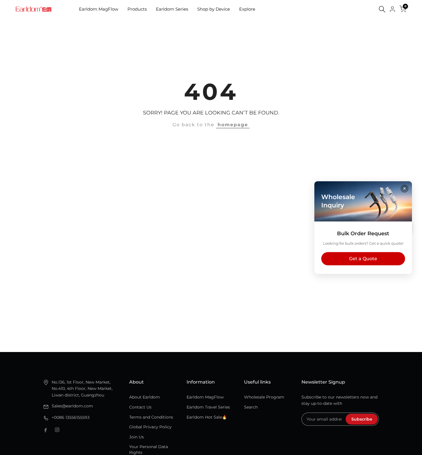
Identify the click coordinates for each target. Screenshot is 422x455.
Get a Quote (363, 258)
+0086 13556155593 (71, 417)
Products (137, 9)
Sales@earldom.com (72, 406)
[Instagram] (57, 429)
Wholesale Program (264, 397)
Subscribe (361, 419)
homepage (233, 124)
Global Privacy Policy (150, 426)
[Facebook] (45, 429)
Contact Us (140, 407)
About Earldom (144, 397)
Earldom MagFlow (98, 9)
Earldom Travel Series (208, 407)
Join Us (136, 437)
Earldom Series (172, 9)
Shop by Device (213, 9)
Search (251, 407)
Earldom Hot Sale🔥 (207, 417)
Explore (247, 9)
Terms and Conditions (151, 417)
